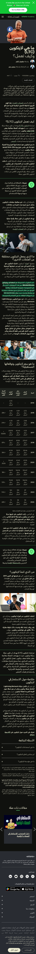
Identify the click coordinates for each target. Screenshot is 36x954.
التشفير (13, 141)
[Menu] (2, 17)
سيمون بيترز (12, 67)
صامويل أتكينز (20, 61)
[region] (18, 944)
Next (35, 829)
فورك (26, 263)
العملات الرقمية (28, 80)
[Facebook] (32, 876)
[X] (27, 876)
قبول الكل (14, 950)
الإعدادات (28, 950)
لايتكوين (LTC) (24, 126)
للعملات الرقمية (17, 103)
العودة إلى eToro (13, 17)
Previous (1, 829)
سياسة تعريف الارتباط (16, 943)
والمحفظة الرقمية (13, 563)
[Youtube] (16, 876)
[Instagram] (21, 876)
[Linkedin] (10, 876)
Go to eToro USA (18, 10)
